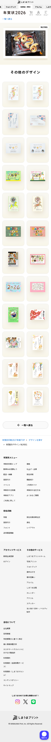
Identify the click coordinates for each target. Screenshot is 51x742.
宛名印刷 (30, 474)
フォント (6, 527)
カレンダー (31, 593)
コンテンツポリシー (11, 680)
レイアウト (31, 527)
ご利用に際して (9, 500)
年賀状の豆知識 (9, 490)
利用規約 (6, 658)
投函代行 (6, 479)
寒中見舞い (31, 577)
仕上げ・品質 (32, 469)
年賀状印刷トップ (10, 464)
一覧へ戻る (7, 18)
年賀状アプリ (8, 495)
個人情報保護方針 (10, 644)
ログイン (6, 561)
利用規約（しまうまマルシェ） (13, 673)
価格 (28, 464)
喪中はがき (31, 572)
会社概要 (6, 628)
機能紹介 (30, 479)
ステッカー (31, 603)
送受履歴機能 (8, 533)
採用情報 (6, 633)
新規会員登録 (8, 556)
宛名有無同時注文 (33, 517)
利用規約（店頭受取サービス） (13, 665)
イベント (6, 485)
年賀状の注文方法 (33, 490)
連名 (28, 522)
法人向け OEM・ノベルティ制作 (37, 610)
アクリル (30, 598)
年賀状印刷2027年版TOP (13, 440)
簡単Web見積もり (10, 469)
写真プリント (32, 561)
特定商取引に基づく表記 (12, 639)
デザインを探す (35, 440)
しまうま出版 (32, 587)
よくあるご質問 (33, 495)
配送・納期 (7, 474)
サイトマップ (8, 685)
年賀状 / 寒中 (25, 7)
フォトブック (11, 7)
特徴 (5, 517)
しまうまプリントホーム (36, 556)
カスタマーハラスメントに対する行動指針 (13, 651)
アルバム (38, 7)
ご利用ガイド (32, 485)
